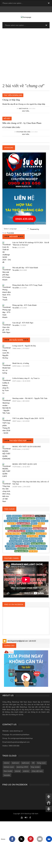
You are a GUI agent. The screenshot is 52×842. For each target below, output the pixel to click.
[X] (21, 839)
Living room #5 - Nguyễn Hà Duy (24, 346)
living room (41, 763)
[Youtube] (21, 817)
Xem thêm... (26, 111)
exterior (26, 771)
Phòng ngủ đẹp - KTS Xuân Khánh (24, 305)
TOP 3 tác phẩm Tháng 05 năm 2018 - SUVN (28, 418)
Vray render (35, 767)
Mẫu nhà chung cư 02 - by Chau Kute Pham (21, 123)
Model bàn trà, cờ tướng (20, 363)
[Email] (40, 839)
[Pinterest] (31, 839)
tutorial (17, 771)
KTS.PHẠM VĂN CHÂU (23, 132)
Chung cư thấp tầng (11, 100)
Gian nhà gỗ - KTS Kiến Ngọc (22, 323)
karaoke (7, 775)
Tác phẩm (15, 270)
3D (33, 763)
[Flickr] (26, 817)
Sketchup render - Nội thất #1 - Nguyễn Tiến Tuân (29, 398)
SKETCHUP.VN (23, 108)
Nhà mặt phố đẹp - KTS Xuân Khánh (25, 268)
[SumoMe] (49, 839)
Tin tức (14, 247)
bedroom (15, 763)
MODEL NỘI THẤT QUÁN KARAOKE (26, 447)
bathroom (25, 763)
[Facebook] (30, 817)
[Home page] (26, 17)
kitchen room (9, 767)
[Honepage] (49, 803)
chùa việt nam (37, 771)
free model (8, 771)
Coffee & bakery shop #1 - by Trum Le (26, 378)
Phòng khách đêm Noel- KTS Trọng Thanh (27, 285)
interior (6, 763)
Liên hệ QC (32, 641)
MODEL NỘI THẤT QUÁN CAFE (24, 464)
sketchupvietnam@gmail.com (17, 641)
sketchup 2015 (22, 767)
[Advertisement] (26, 56)
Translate (10, 233)
